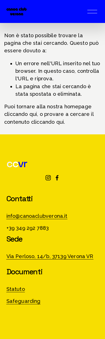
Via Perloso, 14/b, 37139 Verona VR (50, 256)
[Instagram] (48, 178)
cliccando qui (20, 114)
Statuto (15, 289)
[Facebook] (57, 178)
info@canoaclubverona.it (36, 216)
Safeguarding (23, 301)
